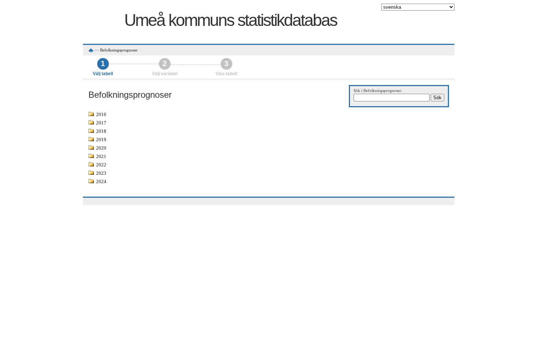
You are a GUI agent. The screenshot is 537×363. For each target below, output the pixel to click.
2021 (101, 156)
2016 (101, 114)
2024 (101, 181)
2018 (101, 131)
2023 (101, 173)
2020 (101, 148)
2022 (101, 164)
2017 (101, 122)
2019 (101, 139)
